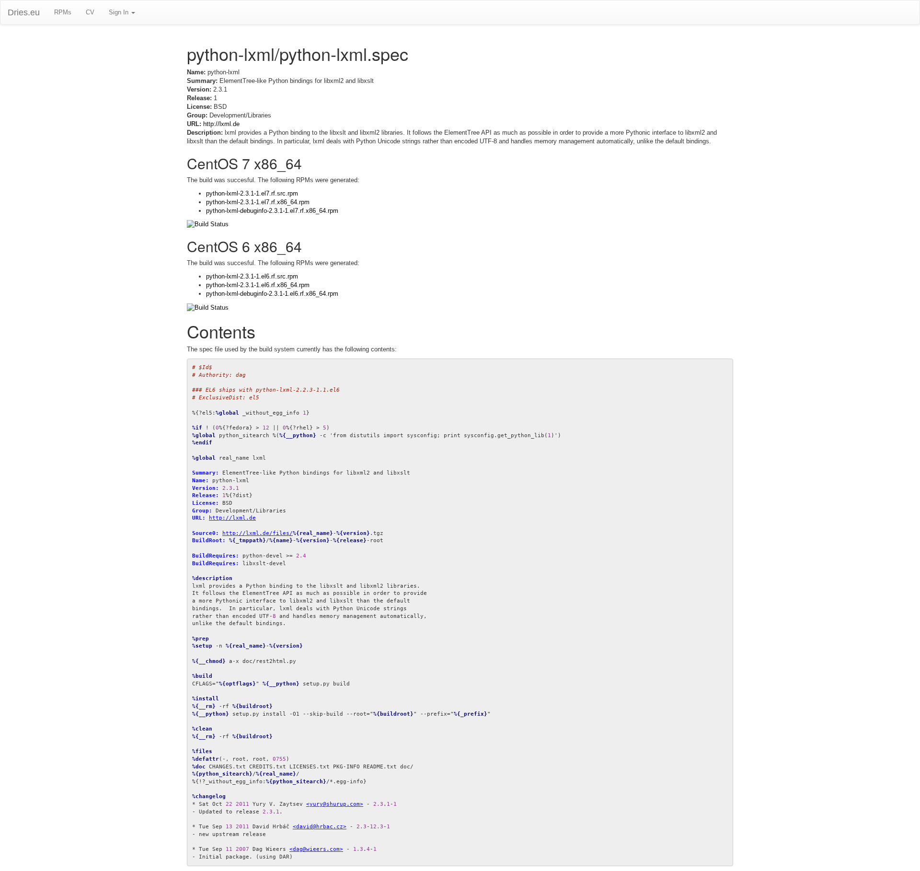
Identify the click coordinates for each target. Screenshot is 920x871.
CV (90, 12)
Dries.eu (24, 12)
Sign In (119, 12)
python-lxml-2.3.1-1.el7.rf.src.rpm (252, 193)
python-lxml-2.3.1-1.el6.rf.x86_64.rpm (258, 285)
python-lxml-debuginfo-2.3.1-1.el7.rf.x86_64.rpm (272, 210)
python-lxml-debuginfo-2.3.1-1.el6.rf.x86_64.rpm (272, 293)
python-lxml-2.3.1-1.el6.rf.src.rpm (252, 276)
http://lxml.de (221, 124)
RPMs (62, 12)
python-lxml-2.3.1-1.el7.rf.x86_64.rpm (258, 202)
